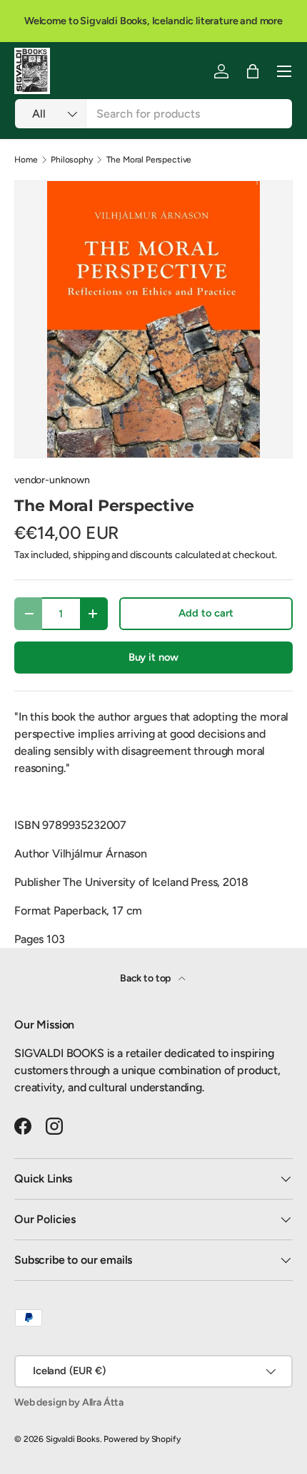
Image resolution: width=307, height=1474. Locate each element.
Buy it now (153, 657)
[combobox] (153, 113)
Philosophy (71, 159)
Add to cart (205, 613)
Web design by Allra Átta (69, 1402)
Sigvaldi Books (73, 1439)
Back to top (146, 978)
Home (25, 159)
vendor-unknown (52, 480)
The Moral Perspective (149, 159)
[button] (252, 71)
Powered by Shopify (142, 1439)
